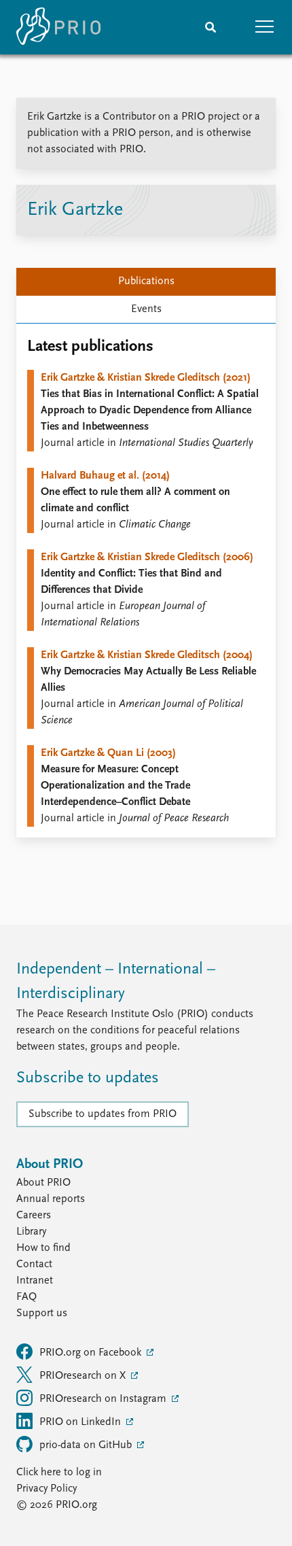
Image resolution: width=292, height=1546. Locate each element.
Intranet (34, 1280)
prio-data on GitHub (86, 1445)
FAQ (26, 1297)
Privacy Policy (46, 1488)
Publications (146, 281)
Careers (33, 1215)
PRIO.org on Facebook (91, 1352)
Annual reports (50, 1199)
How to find (43, 1248)
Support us (41, 1313)
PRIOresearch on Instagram (104, 1399)
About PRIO (43, 1183)
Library (31, 1231)
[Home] (58, 27)
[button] (265, 27)
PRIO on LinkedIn (81, 1422)
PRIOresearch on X (83, 1376)
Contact (34, 1264)
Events (146, 309)
